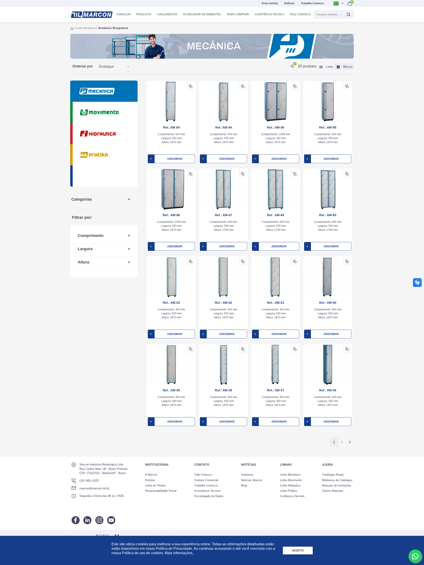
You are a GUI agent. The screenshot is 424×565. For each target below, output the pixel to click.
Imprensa (247, 474)
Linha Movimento (291, 480)
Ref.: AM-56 (327, 390)
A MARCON (123, 14)
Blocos (347, 66)
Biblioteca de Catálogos (337, 480)
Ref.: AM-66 (275, 215)
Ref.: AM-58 (223, 390)
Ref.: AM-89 (327, 127)
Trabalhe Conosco (312, 3)
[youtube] (111, 520)
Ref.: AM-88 (171, 215)
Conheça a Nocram (292, 496)
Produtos (143, 14)
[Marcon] (92, 14)
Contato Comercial (206, 480)
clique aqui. (203, 553)
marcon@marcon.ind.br (94, 488)
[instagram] (99, 520)
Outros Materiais (332, 490)
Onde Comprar (238, 14)
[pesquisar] (348, 14)
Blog (244, 485)
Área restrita (270, 3)
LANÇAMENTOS (167, 14)
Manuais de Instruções (336, 485)
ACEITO (298, 550)
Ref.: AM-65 (327, 215)
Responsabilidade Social (160, 490)
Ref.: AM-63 (171, 302)
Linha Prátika (288, 490)
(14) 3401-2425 (89, 480)
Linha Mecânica (86, 28)
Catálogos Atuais (333, 474)
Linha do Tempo (155, 485)
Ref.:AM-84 (171, 127)
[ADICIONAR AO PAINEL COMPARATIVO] (190, 86)
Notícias (289, 3)
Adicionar (166, 158)
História (150, 480)
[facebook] (76, 520)
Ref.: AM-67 (223, 215)
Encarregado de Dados (208, 496)
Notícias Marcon (251, 480)
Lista (329, 66)
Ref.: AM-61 (275, 302)
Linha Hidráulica (290, 485)
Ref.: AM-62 (223, 302)
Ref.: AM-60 (327, 302)
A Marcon (151, 474)
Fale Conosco (300, 14)
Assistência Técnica (269, 14)
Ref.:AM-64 (223, 127)
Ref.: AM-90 (275, 127)
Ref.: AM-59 (171, 390)
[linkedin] (87, 520)
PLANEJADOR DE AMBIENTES (202, 14)
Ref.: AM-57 (275, 390)
